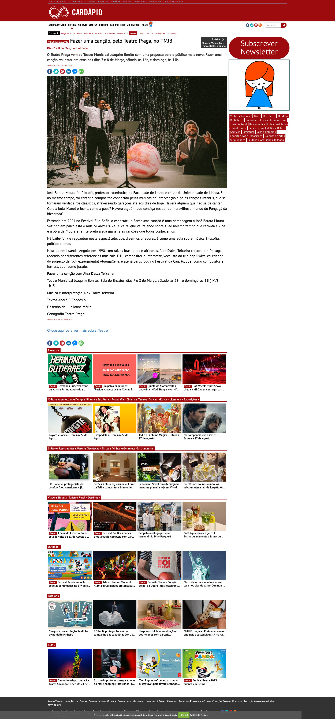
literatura (160, 33)
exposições (172, 33)
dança (141, 33)
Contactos (172, 701)
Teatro (142, 399)
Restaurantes (67, 448)
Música (163, 399)
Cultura (83, 701)
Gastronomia (144, 448)
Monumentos (278, 120)
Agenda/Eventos (57, 25)
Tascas (106, 448)
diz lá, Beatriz (71, 701)
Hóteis (62, 497)
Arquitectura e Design (71, 399)
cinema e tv (122, 33)
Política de (199, 714)
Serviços (235, 132)
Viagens (102, 701)
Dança (152, 399)
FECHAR (184, 714)
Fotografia (118, 399)
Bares (257, 116)
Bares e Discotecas (88, 448)
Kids (122, 25)
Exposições (190, 399)
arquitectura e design (71, 33)
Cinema (131, 399)
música (150, 33)
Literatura (175, 399)
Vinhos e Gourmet (123, 448)
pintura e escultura (93, 33)
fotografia (110, 33)
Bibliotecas (236, 120)
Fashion (114, 25)
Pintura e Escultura (97, 399)
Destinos (93, 497)
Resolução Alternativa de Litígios (259, 701)
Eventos (53, 350)
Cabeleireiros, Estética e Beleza (267, 128)
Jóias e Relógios (266, 132)
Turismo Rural (77, 497)
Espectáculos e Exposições (246, 136)
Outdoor (104, 25)
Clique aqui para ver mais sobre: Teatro (77, 330)
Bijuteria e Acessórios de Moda (266, 140)
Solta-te (93, 701)
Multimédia (138, 701)
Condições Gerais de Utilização (227, 701)
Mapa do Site (54, 704)
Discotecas (269, 116)
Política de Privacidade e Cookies (195, 701)
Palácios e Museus (257, 120)
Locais (148, 701)
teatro (133, 33)
